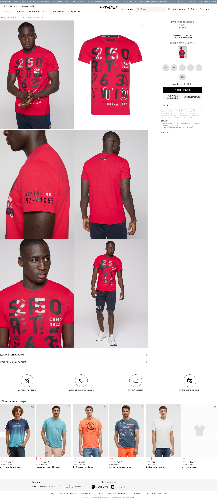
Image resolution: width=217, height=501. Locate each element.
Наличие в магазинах (172, 97)
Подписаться (182, 90)
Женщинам (10, 6)
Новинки (34, 11)
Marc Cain (120, 487)
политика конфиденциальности (123, 497)
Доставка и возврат (67, 494)
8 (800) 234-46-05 (127, 9)
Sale (45, 11)
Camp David (102, 487)
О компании (135, 494)
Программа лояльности (156, 494)
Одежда (8, 11)
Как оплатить (86, 494)
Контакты (100, 494)
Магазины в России (117, 494)
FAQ (52, 494)
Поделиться (194, 97)
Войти (193, 9)
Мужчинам (28, 6)
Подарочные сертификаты (66, 11)
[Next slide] (2, 434)
